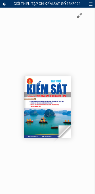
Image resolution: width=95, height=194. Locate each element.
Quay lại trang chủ (5, 4)
